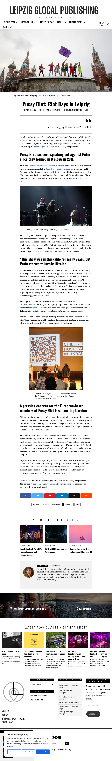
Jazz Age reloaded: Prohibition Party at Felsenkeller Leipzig (98, 654)
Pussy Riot (68, 504)
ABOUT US (5, 711)
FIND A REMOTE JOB (36, 699)
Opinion (65, 110)
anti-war (36, 504)
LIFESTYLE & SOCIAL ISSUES (51, 22)
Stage (86, 110)
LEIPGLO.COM (9, 22)
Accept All (42, 752)
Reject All (29, 752)
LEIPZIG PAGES (75, 22)
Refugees (79, 110)
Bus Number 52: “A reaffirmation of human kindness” (55, 654)
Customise (14, 752)
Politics (72, 110)
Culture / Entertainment (47, 110)
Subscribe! (93, 714)
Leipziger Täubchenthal (46, 147)
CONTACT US (6, 715)
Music (59, 110)
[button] (67, 743)
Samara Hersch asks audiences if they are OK (80, 550)
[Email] (102, 25)
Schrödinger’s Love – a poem (11, 652)
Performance (56, 504)
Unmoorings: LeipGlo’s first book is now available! (33, 654)
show (77, 504)
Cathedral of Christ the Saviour (59, 169)
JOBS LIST (7, 26)
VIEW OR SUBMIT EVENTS (38, 695)
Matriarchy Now (28, 304)
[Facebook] (100, 23)
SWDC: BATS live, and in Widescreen (55, 550)
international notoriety (42, 166)
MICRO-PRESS (26, 22)
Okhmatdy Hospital (31, 442)
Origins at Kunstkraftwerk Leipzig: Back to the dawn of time (76, 655)
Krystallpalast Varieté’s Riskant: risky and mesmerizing (31, 552)
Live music (45, 504)
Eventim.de (51, 484)
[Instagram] (103, 23)
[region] (28, 744)
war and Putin (37, 308)
